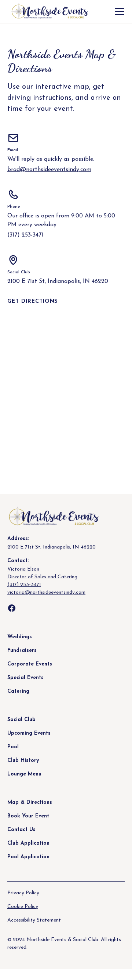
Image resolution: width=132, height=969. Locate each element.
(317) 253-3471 (25, 235)
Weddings (19, 637)
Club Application (28, 843)
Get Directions (32, 301)
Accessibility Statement (34, 920)
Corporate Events (29, 664)
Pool (13, 747)
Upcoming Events (29, 733)
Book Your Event (28, 816)
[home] (48, 11)
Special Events (25, 678)
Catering (18, 691)
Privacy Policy (23, 893)
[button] (118, 11)
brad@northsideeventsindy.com (49, 170)
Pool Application (28, 857)
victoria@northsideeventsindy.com (46, 592)
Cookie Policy (22, 906)
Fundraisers (22, 650)
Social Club (21, 720)
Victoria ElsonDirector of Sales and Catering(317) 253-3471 (42, 577)
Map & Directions (29, 802)
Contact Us (21, 830)
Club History (23, 760)
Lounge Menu (24, 774)
